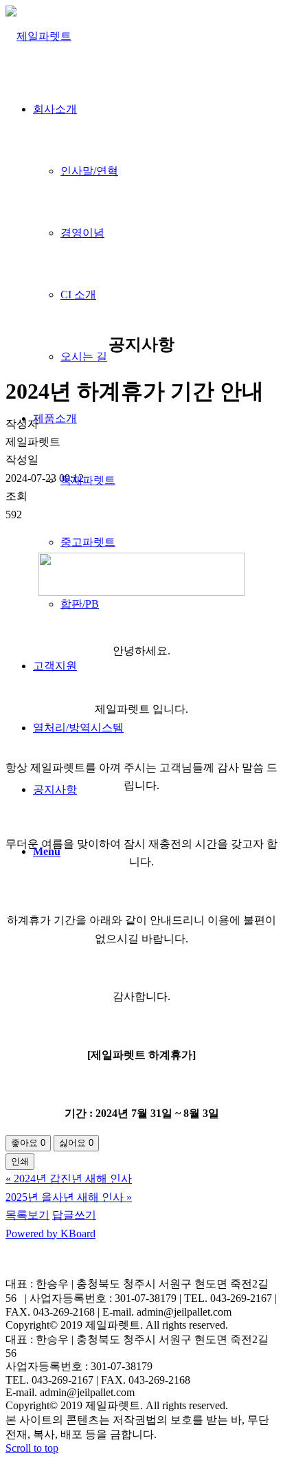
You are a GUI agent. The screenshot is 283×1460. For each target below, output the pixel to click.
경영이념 (82, 233)
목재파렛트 (87, 480)
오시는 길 (83, 356)
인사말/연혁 (89, 171)
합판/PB (79, 604)
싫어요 (76, 1143)
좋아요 (28, 1143)
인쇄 (20, 1161)
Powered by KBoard (50, 1233)
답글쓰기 (74, 1215)
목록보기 (27, 1215)
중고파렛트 (87, 542)
